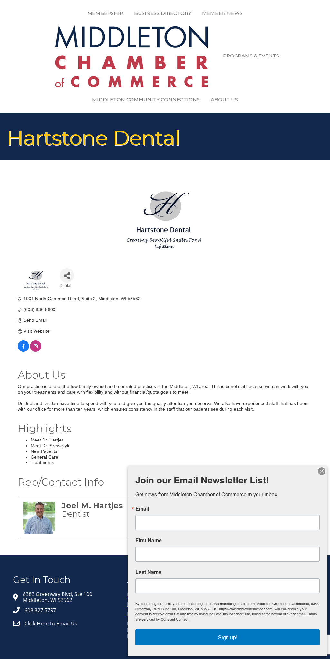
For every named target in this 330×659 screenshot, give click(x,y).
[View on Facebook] (23, 350)
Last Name (148, 571)
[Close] (321, 471)
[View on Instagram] (35, 350)
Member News (222, 13)
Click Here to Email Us (50, 623)
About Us (224, 99)
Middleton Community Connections (146, 99)
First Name (148, 540)
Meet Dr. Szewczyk (50, 445)
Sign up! (227, 637)
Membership (105, 13)
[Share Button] (67, 275)
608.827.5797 (40, 610)
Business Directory (162, 13)
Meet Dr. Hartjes (47, 439)
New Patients (44, 451)
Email (142, 508)
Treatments (42, 462)
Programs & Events (251, 56)
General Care (44, 457)
